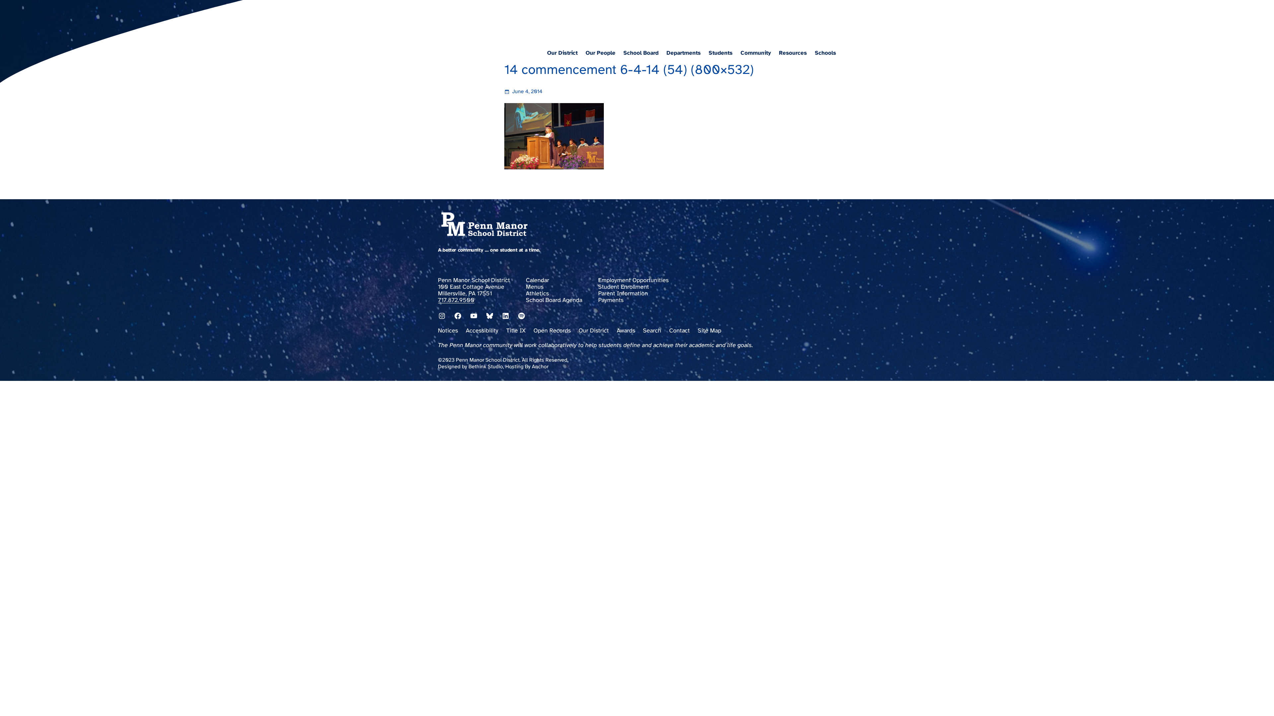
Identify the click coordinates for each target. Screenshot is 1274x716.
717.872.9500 (456, 300)
